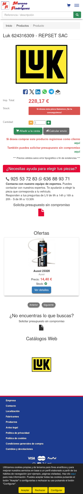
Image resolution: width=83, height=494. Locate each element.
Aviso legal (12, 427)
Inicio (9, 25)
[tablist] (41, 272)
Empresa (11, 400)
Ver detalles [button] (41, 290)
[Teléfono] (7, 178)
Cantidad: (8, 122)
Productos (22, 25)
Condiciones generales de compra (24, 443)
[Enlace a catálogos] (41, 364)
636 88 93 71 (56, 178)
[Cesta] (68, 5)
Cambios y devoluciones (19, 449)
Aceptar (25, 490)
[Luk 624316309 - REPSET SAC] (41, 64)
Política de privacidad (17, 433)
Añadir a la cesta (29, 130)
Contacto (11, 405)
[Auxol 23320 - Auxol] (41, 252)
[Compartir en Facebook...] (25, 92)
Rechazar (40, 490)
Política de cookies (16, 438)
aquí (77, 143)
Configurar (56, 490)
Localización (12, 411)
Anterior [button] (34, 304)
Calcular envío (57, 130)
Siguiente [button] (49, 304)
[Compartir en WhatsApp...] (45, 92)
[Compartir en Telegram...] (52, 92)
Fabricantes (12, 416)
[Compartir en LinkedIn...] (38, 92)
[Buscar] (77, 15)
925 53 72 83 (24, 178)
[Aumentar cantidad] (48, 123)
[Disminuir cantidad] (31, 123)
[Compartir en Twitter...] (31, 92)
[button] (57, 92)
